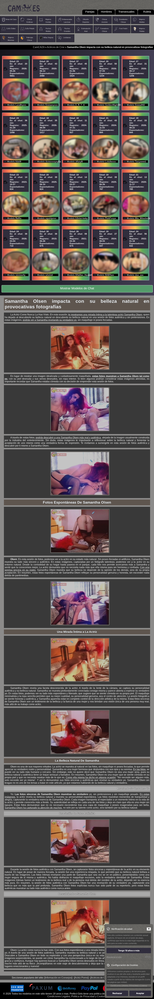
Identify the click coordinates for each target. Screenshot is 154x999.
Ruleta (147, 11)
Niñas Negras (48, 37)
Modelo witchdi (45, 275)
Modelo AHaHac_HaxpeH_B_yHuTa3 (85, 275)
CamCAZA (39, 47)
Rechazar (117, 993)
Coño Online (10, 28)
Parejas (89, 11)
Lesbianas (67, 37)
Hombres (106, 11)
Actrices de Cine (56, 47)
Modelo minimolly (16, 275)
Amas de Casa (11, 19)
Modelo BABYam (105, 275)
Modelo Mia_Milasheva (138, 218)
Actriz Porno (81, 977)
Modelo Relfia (14, 218)
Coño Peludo (29, 28)
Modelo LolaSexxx (106, 161)
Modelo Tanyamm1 (136, 161)
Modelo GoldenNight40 (109, 105)
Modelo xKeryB (75, 161)
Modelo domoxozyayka (49, 161)
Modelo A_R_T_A (76, 105)
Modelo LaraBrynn (16, 105)
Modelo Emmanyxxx (47, 105)
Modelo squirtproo (46, 218)
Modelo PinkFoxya (106, 218)
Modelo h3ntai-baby (77, 218)
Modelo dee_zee (135, 275)
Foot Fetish (123, 28)
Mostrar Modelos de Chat (77, 288)
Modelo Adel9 (14, 161)
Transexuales (126, 11)
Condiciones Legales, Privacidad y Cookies (129, 985)
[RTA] (148, 957)
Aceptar (140, 993)
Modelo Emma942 (136, 105)
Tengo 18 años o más (129, 950)
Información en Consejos (58, 977)
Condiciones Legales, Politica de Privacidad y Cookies (76, 996)
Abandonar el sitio (114, 957)
